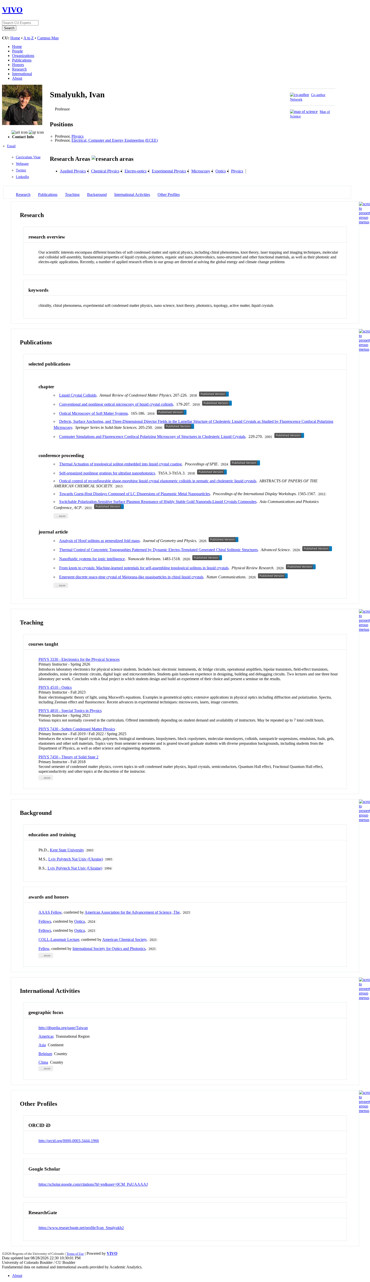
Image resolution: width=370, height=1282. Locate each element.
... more (61, 516)
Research (19, 69)
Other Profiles (169, 194)
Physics (77, 136)
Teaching (72, 194)
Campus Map (48, 38)
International (22, 74)
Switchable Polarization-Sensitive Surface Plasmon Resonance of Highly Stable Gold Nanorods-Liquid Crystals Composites (157, 501)
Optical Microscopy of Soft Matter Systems (93, 413)
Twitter (21, 170)
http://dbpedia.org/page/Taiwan (63, 1028)
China (43, 1062)
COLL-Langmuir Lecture (59, 939)
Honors (18, 65)
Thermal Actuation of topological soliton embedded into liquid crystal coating (120, 464)
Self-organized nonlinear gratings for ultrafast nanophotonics (107, 473)
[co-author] (299, 95)
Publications (21, 60)
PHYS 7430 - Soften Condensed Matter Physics (77, 729)
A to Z (28, 38)
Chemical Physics (105, 171)
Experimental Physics (169, 171)
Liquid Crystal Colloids (77, 395)
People (17, 51)
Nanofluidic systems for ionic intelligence (92, 559)
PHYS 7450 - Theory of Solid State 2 (68, 757)
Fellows (45, 921)
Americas (46, 1036)
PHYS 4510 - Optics (55, 687)
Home (15, 38)
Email (11, 146)
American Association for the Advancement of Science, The (132, 912)
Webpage (22, 164)
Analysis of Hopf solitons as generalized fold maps (99, 541)
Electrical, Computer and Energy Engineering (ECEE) (114, 140)
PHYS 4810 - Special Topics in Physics (70, 710)
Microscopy (200, 171)
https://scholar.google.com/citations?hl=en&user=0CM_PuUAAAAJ (93, 1184)
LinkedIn (22, 177)
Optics (220, 171)
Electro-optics (135, 171)
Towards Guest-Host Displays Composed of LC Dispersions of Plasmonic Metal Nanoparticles (134, 494)
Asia (42, 1045)
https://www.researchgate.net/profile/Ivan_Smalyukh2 (81, 1228)
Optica (79, 921)
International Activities (132, 194)
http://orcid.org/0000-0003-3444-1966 (69, 1141)
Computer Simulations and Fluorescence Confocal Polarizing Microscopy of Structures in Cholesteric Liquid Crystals (152, 436)
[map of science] (304, 111)
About (17, 78)
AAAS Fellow (50, 912)
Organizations (23, 55)
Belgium (45, 1054)
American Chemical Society (124, 939)
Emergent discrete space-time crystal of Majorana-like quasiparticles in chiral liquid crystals (131, 577)
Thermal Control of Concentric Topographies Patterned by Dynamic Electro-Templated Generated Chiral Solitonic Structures (158, 550)
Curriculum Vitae (28, 157)
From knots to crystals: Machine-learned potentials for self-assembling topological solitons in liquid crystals (144, 568)
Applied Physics (73, 171)
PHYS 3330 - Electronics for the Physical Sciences (79, 659)
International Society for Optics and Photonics (108, 948)
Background (97, 194)
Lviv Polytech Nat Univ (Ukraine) (75, 859)
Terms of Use (75, 1254)
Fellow (44, 948)
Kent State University (67, 850)
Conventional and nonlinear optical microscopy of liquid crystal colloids (116, 404)
